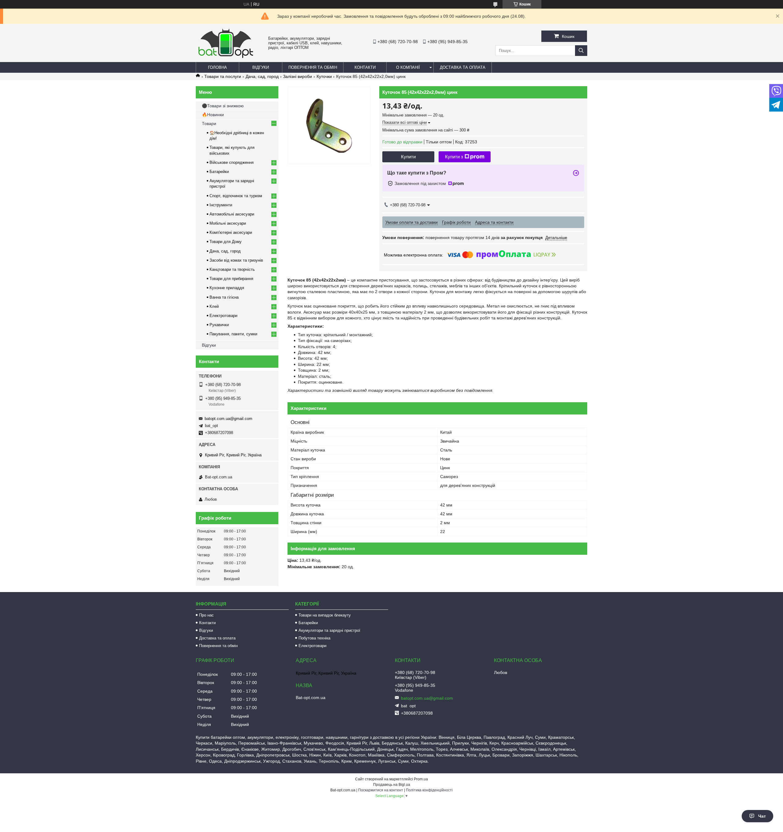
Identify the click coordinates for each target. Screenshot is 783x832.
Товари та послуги (222, 76)
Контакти (365, 67)
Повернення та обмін (312, 67)
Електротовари (223, 315)
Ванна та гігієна (224, 297)
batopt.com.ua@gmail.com (228, 418)
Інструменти (221, 205)
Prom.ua (421, 779)
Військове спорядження (232, 162)
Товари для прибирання (231, 278)
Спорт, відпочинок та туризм (236, 195)
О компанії (408, 67)
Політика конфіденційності (429, 790)
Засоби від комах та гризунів (236, 260)
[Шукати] (581, 50)
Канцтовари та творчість (232, 269)
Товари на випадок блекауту (325, 615)
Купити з (454, 156)
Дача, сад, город (262, 76)
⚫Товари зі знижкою (223, 105)
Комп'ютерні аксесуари (231, 232)
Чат (762, 816)
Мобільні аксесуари (228, 223)
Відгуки (260, 67)
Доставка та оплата (462, 67)
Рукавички (219, 324)
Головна (217, 67)
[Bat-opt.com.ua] (226, 57)
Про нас (206, 615)
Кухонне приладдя (227, 287)
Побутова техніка (314, 638)
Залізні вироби (297, 76)
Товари (209, 123)
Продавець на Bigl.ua (391, 784)
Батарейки (219, 171)
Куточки (324, 76)
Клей (214, 306)
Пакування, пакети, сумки (233, 334)
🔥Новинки (213, 114)
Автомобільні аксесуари (232, 214)
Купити (408, 156)
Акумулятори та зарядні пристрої (329, 630)
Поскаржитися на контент (380, 790)
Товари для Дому (226, 241)
